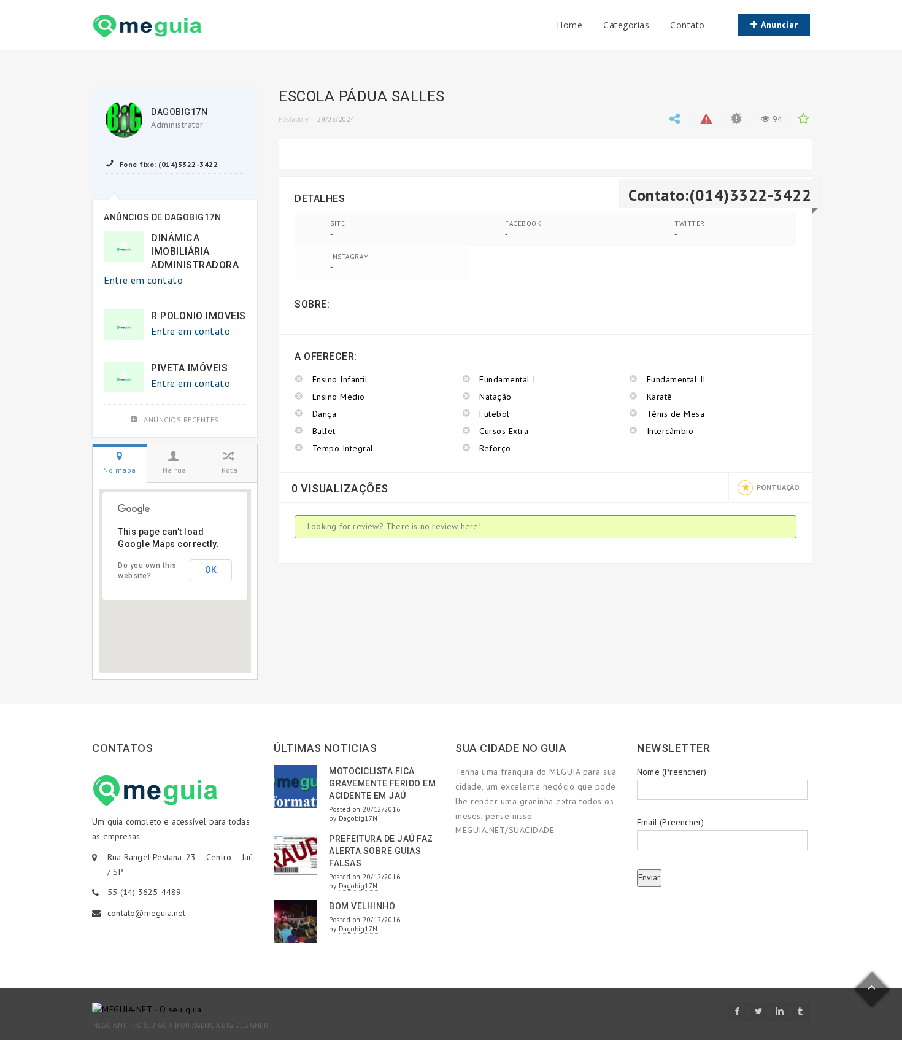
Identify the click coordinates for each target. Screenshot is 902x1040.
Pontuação (778, 487)
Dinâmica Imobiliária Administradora (195, 251)
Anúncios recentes (181, 419)
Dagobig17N (179, 112)
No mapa (119, 470)
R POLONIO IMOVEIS (198, 316)
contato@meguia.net (146, 912)
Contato (687, 25)
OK (211, 570)
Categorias (626, 25)
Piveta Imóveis (189, 368)
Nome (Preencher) (671, 771)
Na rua (175, 470)
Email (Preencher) (670, 822)
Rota (229, 470)
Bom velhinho (362, 906)
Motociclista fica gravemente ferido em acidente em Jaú (382, 783)
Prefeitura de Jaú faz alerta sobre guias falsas (381, 851)
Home (569, 25)
